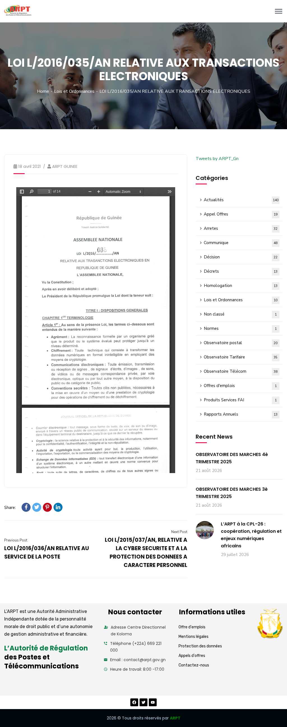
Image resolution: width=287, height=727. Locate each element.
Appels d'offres (192, 655)
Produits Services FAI (240, 400)
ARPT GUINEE (64, 166)
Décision (241, 257)
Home (43, 91)
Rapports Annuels (241, 414)
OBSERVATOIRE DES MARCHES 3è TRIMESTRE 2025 (232, 493)
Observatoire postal (241, 343)
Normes (240, 328)
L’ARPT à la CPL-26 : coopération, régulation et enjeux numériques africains (251, 535)
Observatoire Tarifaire (241, 357)
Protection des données (200, 646)
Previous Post (15, 540)
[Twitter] (36, 507)
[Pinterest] (47, 507)
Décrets (241, 271)
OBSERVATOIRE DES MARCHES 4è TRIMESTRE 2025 (232, 458)
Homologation (241, 285)
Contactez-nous (194, 665)
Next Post (179, 531)
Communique (241, 243)
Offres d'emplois (240, 385)
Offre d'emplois (192, 627)
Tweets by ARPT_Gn (217, 159)
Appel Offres (241, 214)
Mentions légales (194, 636)
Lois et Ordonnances (74, 91)
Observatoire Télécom (241, 371)
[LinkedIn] (58, 507)
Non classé (240, 314)
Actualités (241, 200)
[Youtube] (153, 702)
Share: (10, 507)
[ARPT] (17, 11)
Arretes (241, 228)
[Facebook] (26, 507)
